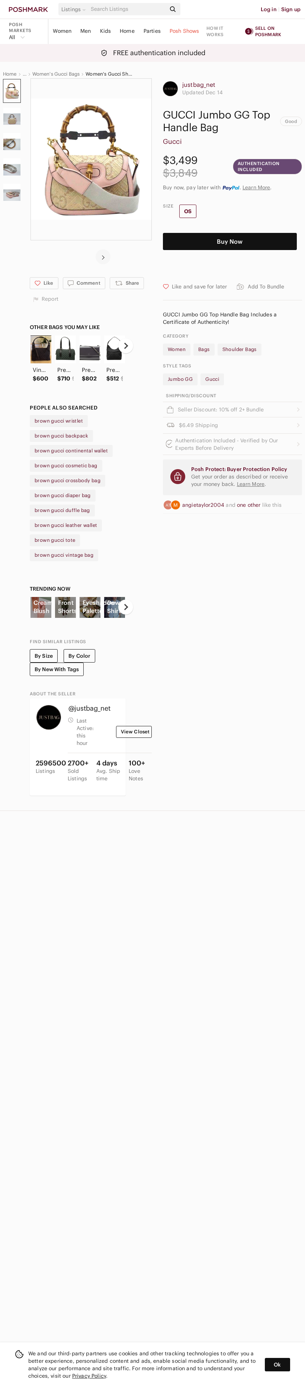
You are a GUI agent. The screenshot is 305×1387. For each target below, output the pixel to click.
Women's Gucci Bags (56, 74)
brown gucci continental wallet (71, 451)
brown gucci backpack (61, 436)
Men (85, 31)
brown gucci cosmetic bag (66, 465)
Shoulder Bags (239, 349)
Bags (204, 349)
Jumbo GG (180, 379)
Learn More (256, 187)
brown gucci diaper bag (63, 495)
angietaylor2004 (204, 505)
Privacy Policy (89, 1375)
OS (188, 211)
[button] (74, 9)
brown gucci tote (55, 540)
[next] (103, 256)
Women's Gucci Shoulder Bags (110, 74)
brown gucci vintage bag (64, 555)
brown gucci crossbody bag (67, 480)
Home (127, 31)
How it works (215, 31)
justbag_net (199, 84)
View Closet (135, 732)
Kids (105, 31)
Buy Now (230, 241)
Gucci (172, 141)
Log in (269, 9)
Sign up (291, 9)
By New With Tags (57, 669)
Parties (152, 31)
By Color (79, 656)
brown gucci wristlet (59, 421)
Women (62, 31)
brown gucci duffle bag (62, 510)
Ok (277, 1364)
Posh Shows (184, 31)
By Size (44, 656)
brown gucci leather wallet (66, 525)
